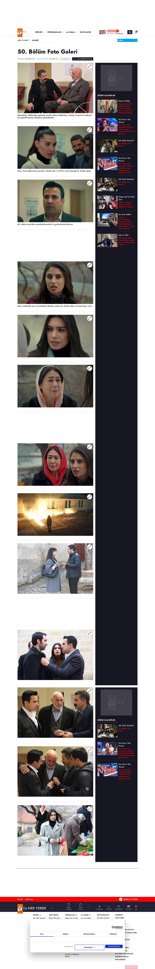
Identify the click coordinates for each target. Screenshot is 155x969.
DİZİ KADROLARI (103, 915)
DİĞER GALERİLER (106, 720)
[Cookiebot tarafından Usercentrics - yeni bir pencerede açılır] (113, 927)
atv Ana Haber (86, 918)
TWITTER (109, 909)
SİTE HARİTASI (120, 960)
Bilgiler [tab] (65, 934)
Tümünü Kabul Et (114, 946)
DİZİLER (38, 32)
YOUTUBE (129, 909)
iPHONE (80, 909)
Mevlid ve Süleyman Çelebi (72, 955)
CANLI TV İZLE (130, 899)
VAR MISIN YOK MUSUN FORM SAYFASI (126, 934)
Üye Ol (20, 899)
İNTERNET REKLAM (122, 957)
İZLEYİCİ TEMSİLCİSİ (122, 940)
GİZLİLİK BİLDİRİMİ (122, 948)
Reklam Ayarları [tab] (89, 934)
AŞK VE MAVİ (23, 40)
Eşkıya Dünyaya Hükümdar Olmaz (55, 919)
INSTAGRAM (118, 909)
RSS (136, 909)
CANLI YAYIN (131, 967)
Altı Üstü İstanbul (39, 918)
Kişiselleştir (88, 947)
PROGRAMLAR (54, 32)
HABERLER (119, 915)
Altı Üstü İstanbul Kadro (103, 919)
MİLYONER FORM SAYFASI (124, 930)
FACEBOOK (99, 909)
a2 (116, 927)
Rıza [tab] (42, 934)
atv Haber (70, 32)
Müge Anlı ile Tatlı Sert (71, 919)
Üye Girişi (29, 899)
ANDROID (69, 909)
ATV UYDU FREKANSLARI (124, 954)
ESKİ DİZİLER (53, 915)
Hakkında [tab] (113, 934)
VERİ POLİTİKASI (121, 951)
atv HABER (85, 915)
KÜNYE (117, 943)
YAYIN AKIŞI (85, 32)
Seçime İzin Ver (69, 946)
